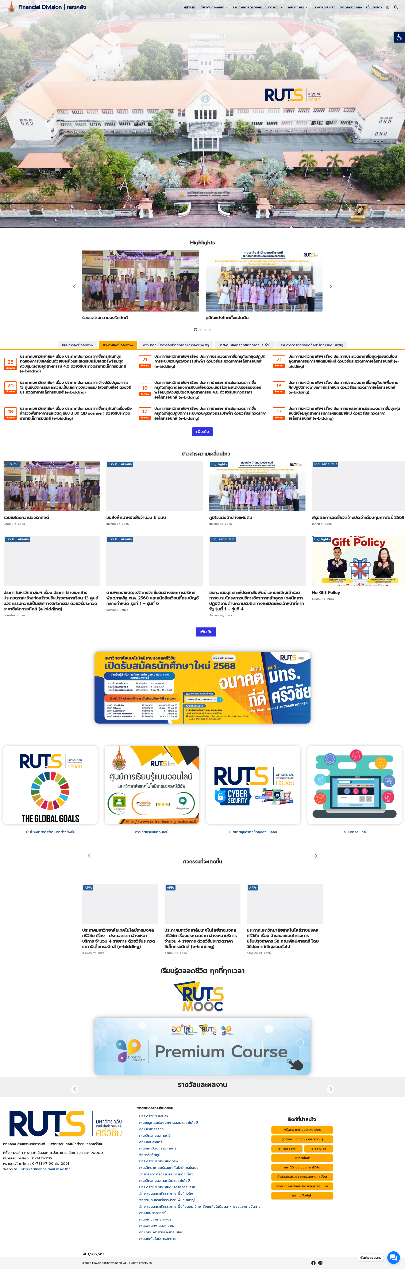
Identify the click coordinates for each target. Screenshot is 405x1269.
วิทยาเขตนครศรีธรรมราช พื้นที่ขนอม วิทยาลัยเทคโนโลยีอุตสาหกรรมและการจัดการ (199, 1206)
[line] (320, 1263)
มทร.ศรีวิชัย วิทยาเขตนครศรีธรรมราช (167, 1187)
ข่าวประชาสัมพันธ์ (120, 464)
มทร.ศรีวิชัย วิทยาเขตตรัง (158, 1161)
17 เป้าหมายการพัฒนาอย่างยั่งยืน (50, 832)
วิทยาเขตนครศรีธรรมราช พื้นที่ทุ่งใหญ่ (167, 1193)
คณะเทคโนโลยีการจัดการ (157, 1238)
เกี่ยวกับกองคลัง (212, 7)
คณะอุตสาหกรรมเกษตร (156, 1225)
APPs (88, 887)
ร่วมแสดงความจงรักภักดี (105, 317)
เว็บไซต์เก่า (374, 7)
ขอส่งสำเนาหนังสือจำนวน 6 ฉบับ (136, 517)
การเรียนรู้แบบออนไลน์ (151, 832)
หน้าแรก (189, 7)
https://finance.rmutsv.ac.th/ (45, 1169)
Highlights (219, 464)
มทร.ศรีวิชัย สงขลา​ (153, 1116)
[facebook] (313, 1263)
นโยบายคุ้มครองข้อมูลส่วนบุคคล (253, 832)
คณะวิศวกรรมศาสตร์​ (154, 1135)
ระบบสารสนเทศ (354, 832)
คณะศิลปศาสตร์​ (150, 1142)
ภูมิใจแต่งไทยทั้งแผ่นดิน (227, 317)
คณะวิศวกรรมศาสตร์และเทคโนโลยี (164, 1180)
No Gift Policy (326, 592)
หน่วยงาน (12, 464)
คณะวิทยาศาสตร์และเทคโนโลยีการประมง (168, 1167)
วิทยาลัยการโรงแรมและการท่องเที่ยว (166, 1174)
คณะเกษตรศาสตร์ (152, 1212)
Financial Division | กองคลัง (52, 7)
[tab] (77, 345)
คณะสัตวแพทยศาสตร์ (155, 1219)
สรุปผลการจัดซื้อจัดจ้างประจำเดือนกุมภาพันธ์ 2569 (358, 517)
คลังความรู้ (296, 7)
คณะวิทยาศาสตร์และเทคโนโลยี (161, 1232)
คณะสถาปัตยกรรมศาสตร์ (157, 1148)
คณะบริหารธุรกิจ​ (151, 1129)
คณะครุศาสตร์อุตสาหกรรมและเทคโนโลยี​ (168, 1122)
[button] (399, 37)
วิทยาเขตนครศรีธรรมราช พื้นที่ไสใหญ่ (167, 1200)
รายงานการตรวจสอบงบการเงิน (256, 7)
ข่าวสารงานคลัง (324, 7)
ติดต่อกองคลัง (351, 7)
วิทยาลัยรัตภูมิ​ (149, 1155)
